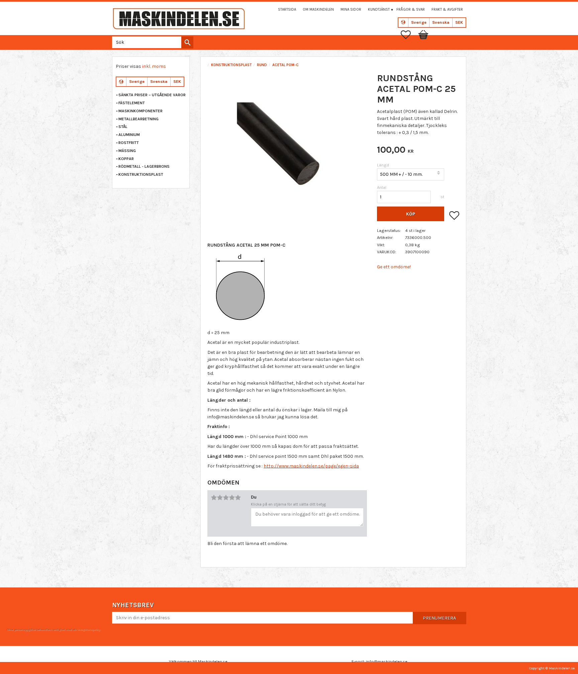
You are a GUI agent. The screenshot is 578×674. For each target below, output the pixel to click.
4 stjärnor (232, 498)
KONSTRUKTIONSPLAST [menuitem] (140, 174)
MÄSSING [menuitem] (127, 150)
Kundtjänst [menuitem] (379, 9)
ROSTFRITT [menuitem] (128, 142)
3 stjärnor (226, 498)
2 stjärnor (220, 498)
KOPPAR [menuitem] (126, 158)
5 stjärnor (238, 498)
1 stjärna (214, 498)
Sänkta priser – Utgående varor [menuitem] (152, 95)
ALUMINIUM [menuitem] (129, 134)
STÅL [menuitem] (122, 126)
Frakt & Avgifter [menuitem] (447, 9)
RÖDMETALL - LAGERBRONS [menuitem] (144, 166)
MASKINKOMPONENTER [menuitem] (140, 111)
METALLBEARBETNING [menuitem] (138, 119)
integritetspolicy (88, 629)
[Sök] (187, 42)
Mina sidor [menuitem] (351, 9)
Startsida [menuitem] (287, 9)
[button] (409, 35)
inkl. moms (154, 66)
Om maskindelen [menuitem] (318, 9)
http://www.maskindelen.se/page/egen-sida (311, 466)
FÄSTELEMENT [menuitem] (131, 103)
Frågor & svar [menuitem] (410, 9)
